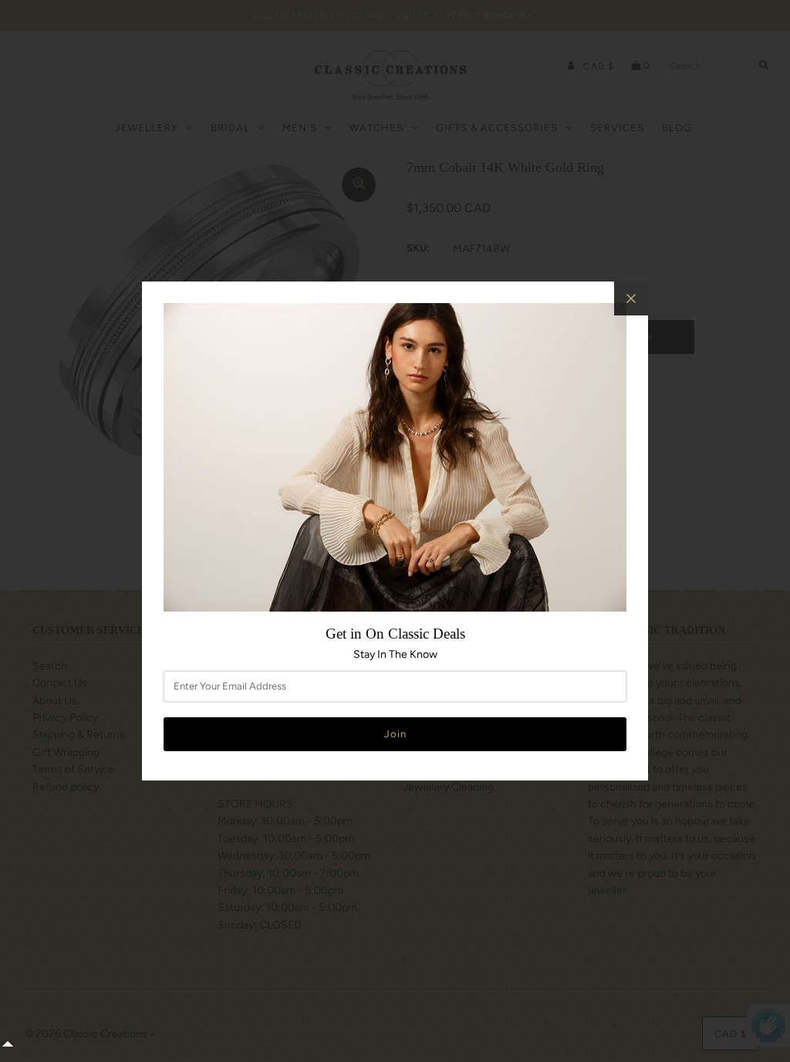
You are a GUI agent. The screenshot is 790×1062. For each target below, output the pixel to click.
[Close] (631, 298)
